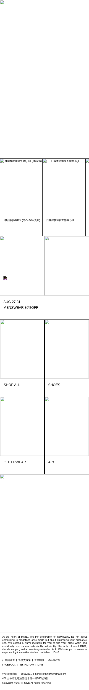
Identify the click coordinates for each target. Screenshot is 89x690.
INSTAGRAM (26, 664)
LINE (40, 664)
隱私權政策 (54, 660)
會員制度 (39, 660)
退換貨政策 (24, 660)
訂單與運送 (8, 660)
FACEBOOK (9, 664)
